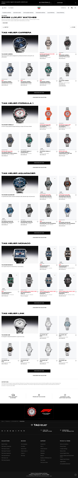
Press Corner (24, 451)
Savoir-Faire (23, 448)
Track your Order (44, 462)
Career (22, 453)
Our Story (23, 446)
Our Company (24, 444)
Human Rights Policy (64, 453)
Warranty (42, 451)
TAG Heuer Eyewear (6, 460)
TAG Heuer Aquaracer (6, 453)
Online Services (44, 448)
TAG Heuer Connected (6, 446)
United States (45, 2)
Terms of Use (63, 451)
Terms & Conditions (64, 444)
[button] (72, 8)
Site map (23, 455)
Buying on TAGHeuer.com (46, 457)
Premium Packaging (39, 396)
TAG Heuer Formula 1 (6, 451)
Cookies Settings (63, 448)
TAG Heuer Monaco (6, 455)
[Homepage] (39, 8)
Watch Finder (4, 444)
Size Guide (43, 460)
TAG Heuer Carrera (6, 448)
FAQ (42, 446)
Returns (42, 455)
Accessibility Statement (65, 463)
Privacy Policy (63, 446)
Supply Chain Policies (64, 459)
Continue (61, 2)
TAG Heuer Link (5, 457)
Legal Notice (63, 461)
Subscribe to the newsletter (68, 431)
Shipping (42, 453)
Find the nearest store (47, 431)
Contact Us (43, 444)
